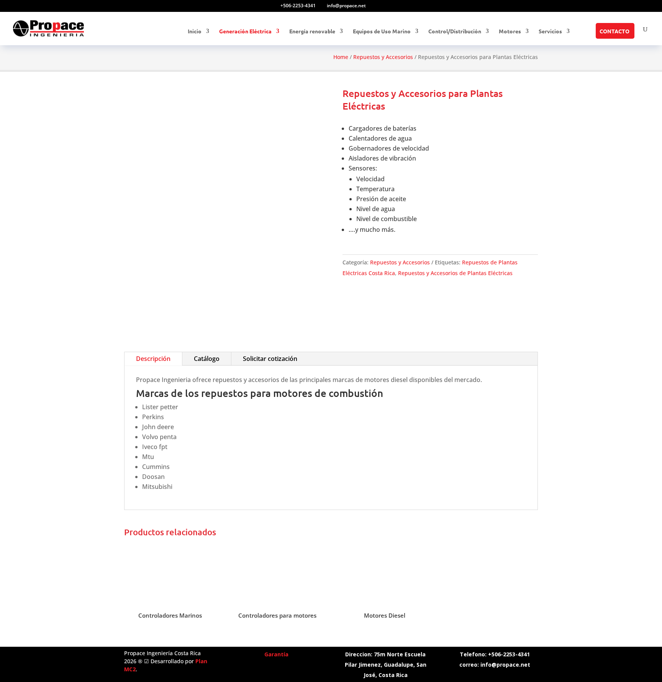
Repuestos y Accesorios (383, 57)
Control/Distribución (454, 31)
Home (340, 57)
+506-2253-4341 (298, 5)
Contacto (614, 31)
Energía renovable (312, 31)
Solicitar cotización (270, 358)
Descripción (153, 358)
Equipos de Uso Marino (382, 31)
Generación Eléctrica (245, 31)
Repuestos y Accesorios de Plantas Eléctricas (455, 273)
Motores (510, 31)
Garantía (276, 654)
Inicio (195, 31)
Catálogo (207, 358)
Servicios (550, 31)
